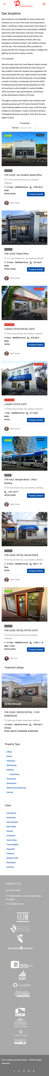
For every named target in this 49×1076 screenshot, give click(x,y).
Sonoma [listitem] (10, 867)
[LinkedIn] (29, 1071)
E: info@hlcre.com (16, 904)
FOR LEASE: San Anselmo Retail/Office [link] (23, 175)
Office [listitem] (9, 752)
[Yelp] (34, 1071)
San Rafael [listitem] (11, 813)
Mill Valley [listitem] (11, 826)
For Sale (40, 439)
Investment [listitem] (14, 774)
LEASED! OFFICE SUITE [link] (15, 404)
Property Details (35, 194)
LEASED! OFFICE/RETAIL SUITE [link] (19, 329)
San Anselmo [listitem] (12, 822)
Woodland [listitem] (11, 862)
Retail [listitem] (9, 756)
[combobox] (28, 128)
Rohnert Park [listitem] (12, 858)
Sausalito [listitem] (11, 849)
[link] (24, 149)
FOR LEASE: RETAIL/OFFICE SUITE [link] (21, 630)
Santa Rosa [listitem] (12, 840)
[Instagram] (24, 1071)
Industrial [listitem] (11, 761)
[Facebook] (14, 1071)
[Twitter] (19, 1071)
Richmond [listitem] (11, 817)
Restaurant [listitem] (11, 783)
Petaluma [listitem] (11, 835)
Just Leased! (39, 289)
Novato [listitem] (10, 831)
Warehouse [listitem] (12, 765)
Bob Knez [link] (13, 658)
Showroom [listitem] (11, 779)
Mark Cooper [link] (15, 203)
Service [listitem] (10, 792)
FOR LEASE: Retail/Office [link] (16, 253)
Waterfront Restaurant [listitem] (16, 788)
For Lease (40, 135)
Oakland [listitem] (10, 853)
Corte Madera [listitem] (13, 844)
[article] (24, 705)
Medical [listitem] (10, 770)
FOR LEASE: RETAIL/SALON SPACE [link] (21, 555)
